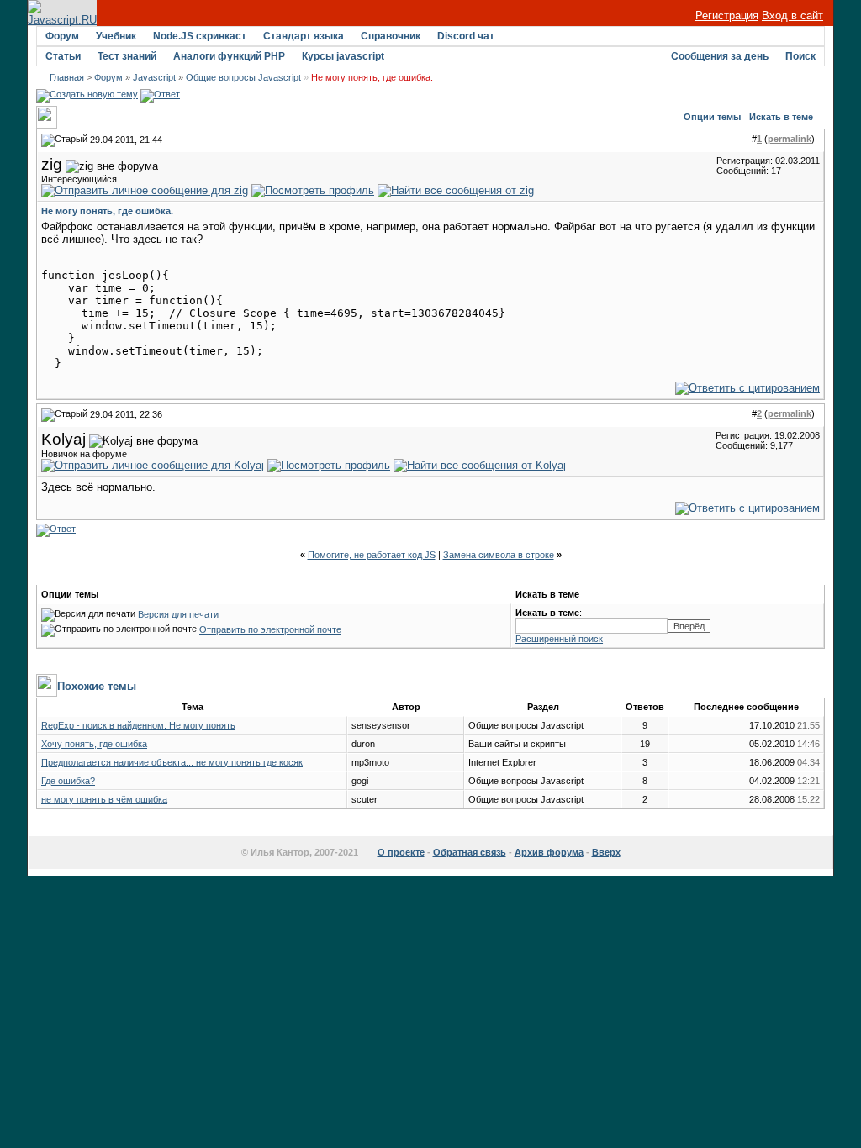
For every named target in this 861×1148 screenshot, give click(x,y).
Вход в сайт (792, 15)
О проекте (401, 852)
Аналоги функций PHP (229, 56)
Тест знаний (127, 56)
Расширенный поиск (559, 639)
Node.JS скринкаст (199, 36)
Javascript (154, 77)
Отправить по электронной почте (270, 629)
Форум (62, 36)
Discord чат (465, 36)
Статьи (63, 56)
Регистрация (726, 15)
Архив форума (549, 852)
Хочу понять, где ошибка (94, 744)
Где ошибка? (68, 781)
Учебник (116, 36)
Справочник (390, 36)
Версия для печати (178, 614)
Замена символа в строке (498, 555)
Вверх (606, 852)
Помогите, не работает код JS (372, 555)
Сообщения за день (720, 56)
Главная (67, 77)
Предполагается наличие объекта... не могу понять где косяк (172, 762)
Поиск (800, 56)
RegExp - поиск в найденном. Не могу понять (138, 725)
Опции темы (712, 117)
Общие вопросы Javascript (243, 77)
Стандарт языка (303, 36)
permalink (789, 139)
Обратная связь (469, 852)
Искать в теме (781, 117)
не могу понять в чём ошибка (104, 799)
